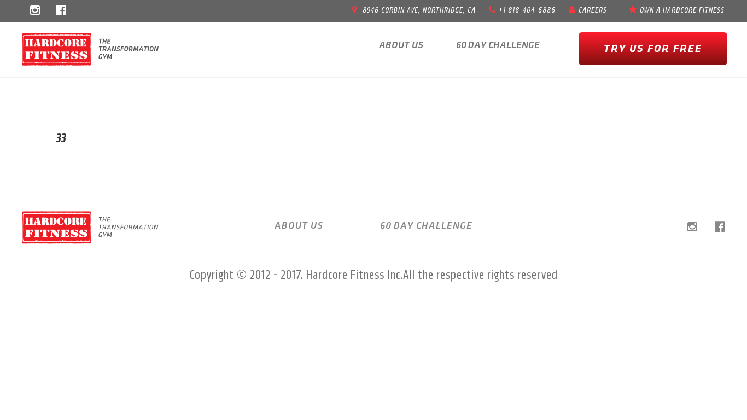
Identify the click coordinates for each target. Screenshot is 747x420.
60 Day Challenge (498, 45)
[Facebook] (61, 11)
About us (401, 45)
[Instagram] (35, 11)
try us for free (653, 49)
